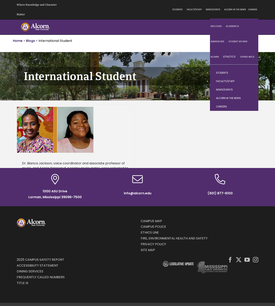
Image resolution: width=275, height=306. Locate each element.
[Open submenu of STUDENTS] (251, 73)
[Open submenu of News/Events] (251, 90)
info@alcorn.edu (137, 193)
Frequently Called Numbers (41, 277)
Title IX (22, 283)
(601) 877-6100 (220, 193)
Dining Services (30, 271)
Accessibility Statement (37, 265)
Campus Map (151, 221)
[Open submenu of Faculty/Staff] (251, 81)
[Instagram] (255, 259)
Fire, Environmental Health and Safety (174, 238)
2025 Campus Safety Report (40, 259)
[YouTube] (247, 259)
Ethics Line (150, 232)
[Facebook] (230, 259)
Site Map (148, 250)
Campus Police (153, 226)
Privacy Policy (153, 244)
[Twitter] (238, 259)
